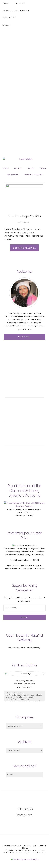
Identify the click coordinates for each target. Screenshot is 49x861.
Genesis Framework (20, 853)
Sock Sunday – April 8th (24, 216)
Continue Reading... (24, 248)
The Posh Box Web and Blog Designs (31, 850)
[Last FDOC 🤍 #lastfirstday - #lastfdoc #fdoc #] (24, 798)
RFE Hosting (41, 853)
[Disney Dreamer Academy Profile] (24, 506)
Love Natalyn (26, 845)
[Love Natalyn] (24, 159)
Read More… (24, 337)
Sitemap (25, 848)
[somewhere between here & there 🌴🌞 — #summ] (24, 829)
